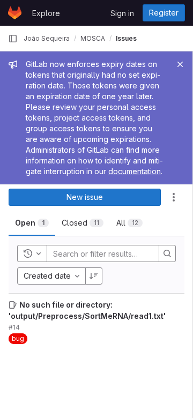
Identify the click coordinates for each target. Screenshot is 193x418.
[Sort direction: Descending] (93, 276)
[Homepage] (15, 12)
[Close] (180, 64)
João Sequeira (47, 38)
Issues (126, 38)
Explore (46, 13)
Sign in (122, 13)
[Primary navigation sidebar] (12, 38)
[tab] (32, 223)
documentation (134, 171)
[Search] (167, 253)
